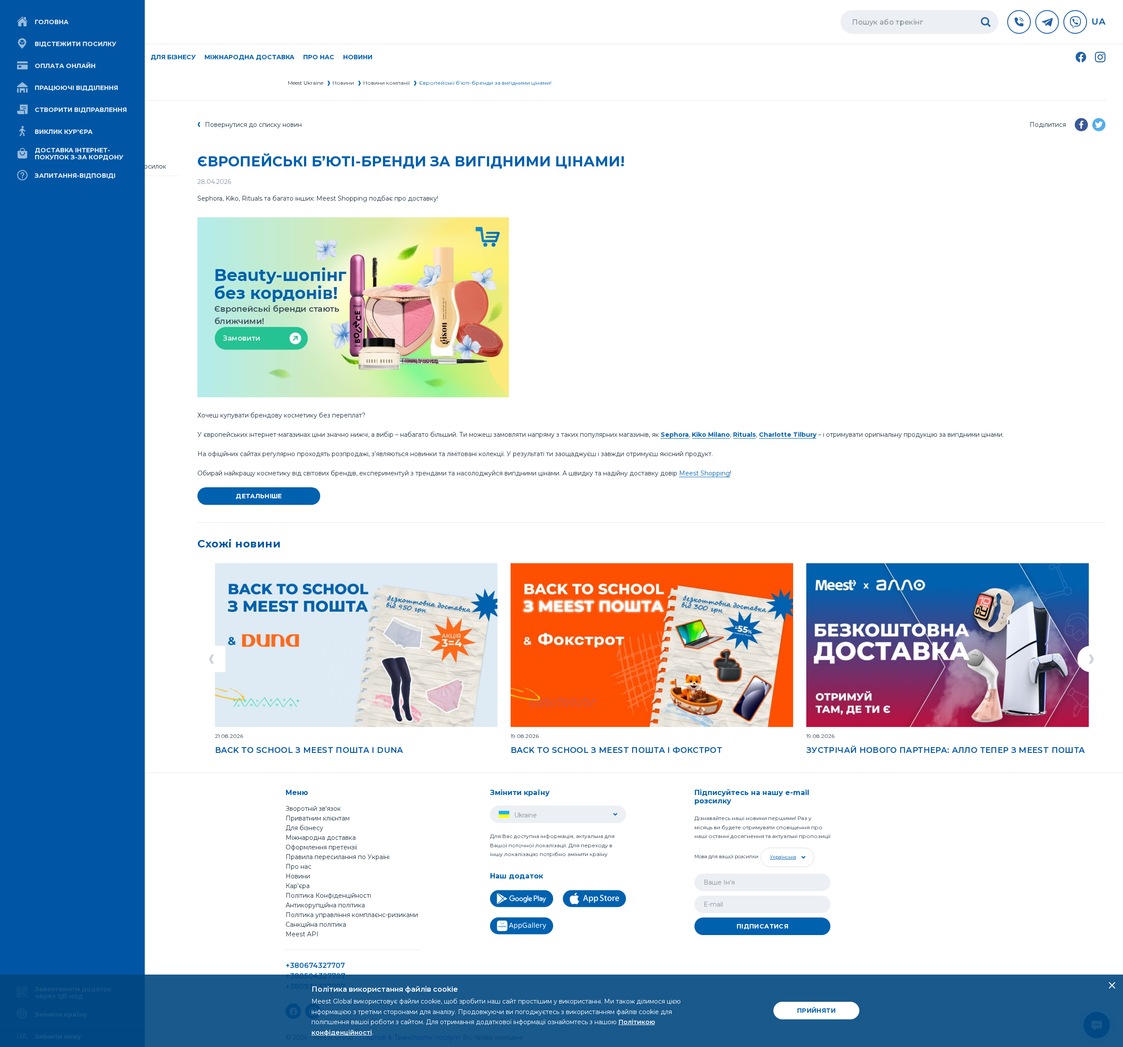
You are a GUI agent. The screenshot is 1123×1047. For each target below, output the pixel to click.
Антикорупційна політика (325, 905)
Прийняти (816, 1011)
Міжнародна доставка (249, 57)
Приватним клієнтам (318, 818)
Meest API (302, 934)
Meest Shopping (704, 473)
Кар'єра (298, 886)
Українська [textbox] (783, 857)
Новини (357, 57)
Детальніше (259, 496)
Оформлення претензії (321, 847)
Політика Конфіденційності (328, 895)
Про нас (298, 867)
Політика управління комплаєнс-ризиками (352, 915)
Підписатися (762, 926)
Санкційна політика (316, 924)
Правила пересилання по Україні (338, 857)
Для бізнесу (304, 828)
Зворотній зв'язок (313, 809)
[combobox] (786, 857)
